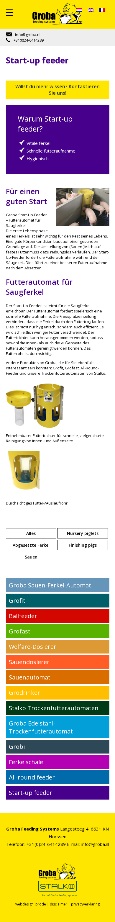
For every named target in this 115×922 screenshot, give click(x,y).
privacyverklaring (85, 904)
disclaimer (58, 904)
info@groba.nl (27, 34)
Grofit (58, 368)
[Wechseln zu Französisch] (102, 10)
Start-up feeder (30, 793)
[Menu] (9, 12)
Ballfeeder (23, 616)
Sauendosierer (29, 662)
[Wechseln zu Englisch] (90, 10)
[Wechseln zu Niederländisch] (79, 10)
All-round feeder (32, 777)
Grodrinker (24, 693)
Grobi (17, 747)
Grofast (72, 368)
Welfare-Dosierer (32, 647)
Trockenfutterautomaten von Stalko (73, 373)
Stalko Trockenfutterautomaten (53, 708)
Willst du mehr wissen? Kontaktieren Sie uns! (57, 89)
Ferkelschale (26, 762)
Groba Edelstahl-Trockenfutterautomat (41, 727)
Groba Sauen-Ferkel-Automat (50, 585)
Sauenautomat (29, 677)
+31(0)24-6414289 (28, 40)
